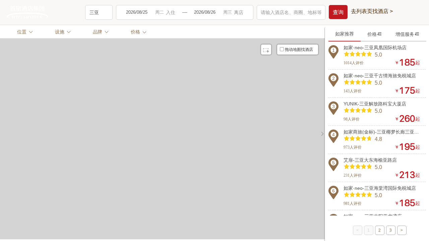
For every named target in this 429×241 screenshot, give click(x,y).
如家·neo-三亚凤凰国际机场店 (375, 47)
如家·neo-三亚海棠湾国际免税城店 (380, 188)
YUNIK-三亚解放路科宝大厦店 (375, 103)
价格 (374, 34)
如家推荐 (344, 33)
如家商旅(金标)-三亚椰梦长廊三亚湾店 (382, 132)
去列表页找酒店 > (372, 11)
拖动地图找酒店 (299, 49)
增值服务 (407, 34)
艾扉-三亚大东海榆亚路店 (370, 160)
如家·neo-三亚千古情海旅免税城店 (380, 75)
